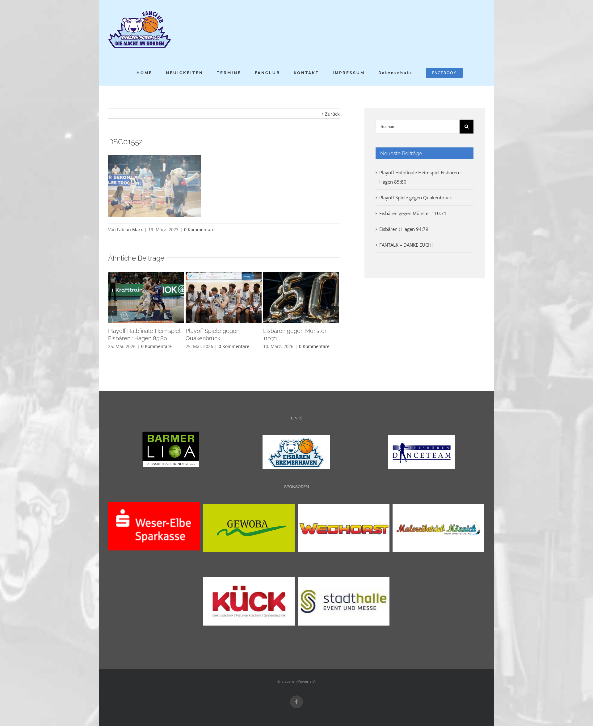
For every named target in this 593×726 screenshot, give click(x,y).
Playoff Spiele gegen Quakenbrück (415, 197)
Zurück (332, 114)
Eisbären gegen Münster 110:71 (413, 213)
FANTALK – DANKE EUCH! (406, 245)
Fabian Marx (130, 229)
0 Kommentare (199, 229)
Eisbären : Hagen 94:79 (403, 229)
